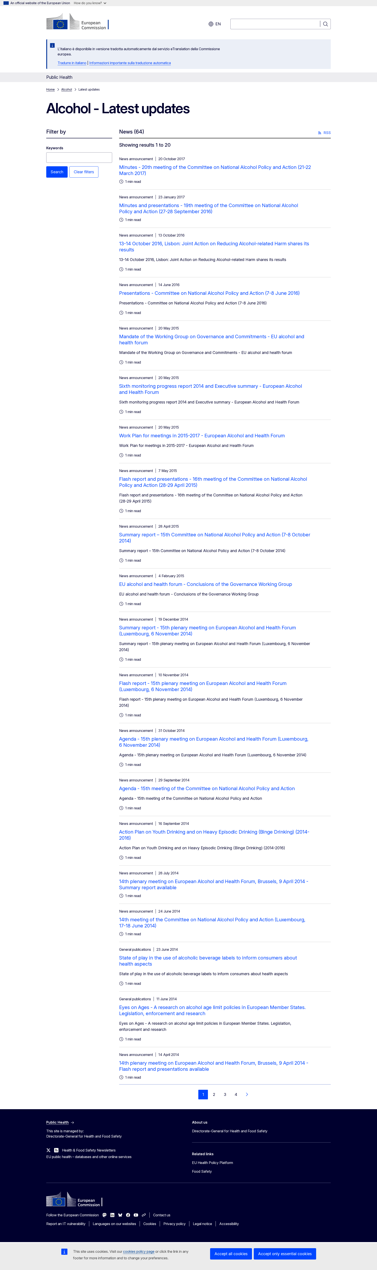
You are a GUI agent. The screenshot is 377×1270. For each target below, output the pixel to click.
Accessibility (229, 1224)
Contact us (161, 1215)
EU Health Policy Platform (212, 1162)
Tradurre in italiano (72, 63)
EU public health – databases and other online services (89, 1157)
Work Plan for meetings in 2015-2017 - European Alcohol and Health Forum (202, 435)
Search (57, 172)
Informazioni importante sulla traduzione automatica (130, 63)
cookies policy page (138, 1251)
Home (50, 89)
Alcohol (66, 89)
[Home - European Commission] (81, 22)
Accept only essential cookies (285, 1253)
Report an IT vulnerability (66, 1224)
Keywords (54, 148)
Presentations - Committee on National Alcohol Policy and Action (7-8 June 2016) (209, 293)
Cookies (149, 1224)
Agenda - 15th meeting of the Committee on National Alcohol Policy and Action (207, 788)
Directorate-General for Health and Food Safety (229, 1131)
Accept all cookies (231, 1253)
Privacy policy (174, 1224)
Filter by (56, 132)
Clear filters (84, 172)
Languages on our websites (114, 1224)
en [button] (218, 24)
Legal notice (202, 1224)
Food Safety (202, 1171)
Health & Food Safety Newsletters (89, 1150)
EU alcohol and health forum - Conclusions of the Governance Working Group (205, 584)
